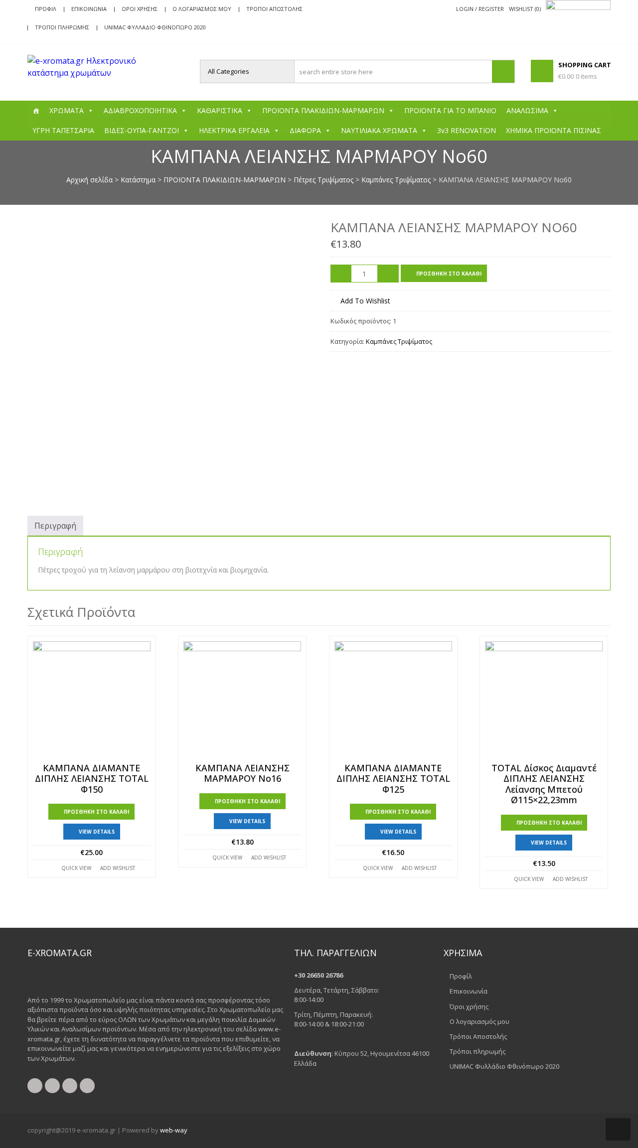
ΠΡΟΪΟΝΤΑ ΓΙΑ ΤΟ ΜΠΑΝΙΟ (450, 110)
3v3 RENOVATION (466, 130)
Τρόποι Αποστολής (274, 8)
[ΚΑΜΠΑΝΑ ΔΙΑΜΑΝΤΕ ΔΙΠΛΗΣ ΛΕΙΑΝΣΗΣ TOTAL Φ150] (92, 700)
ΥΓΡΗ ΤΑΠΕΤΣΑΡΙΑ (63, 130)
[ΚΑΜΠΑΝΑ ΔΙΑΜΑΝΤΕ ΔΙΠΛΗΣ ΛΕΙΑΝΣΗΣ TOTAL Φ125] (393, 700)
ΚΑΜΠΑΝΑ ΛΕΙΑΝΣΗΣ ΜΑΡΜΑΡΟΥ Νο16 (242, 773)
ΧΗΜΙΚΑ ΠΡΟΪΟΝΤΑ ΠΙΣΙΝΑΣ (553, 130)
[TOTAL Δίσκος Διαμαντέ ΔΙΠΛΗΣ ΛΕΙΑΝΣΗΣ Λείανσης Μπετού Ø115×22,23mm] (544, 700)
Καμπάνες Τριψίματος (396, 179)
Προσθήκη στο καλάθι (448, 273)
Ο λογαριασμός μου (201, 8)
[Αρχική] (35, 111)
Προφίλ (45, 8)
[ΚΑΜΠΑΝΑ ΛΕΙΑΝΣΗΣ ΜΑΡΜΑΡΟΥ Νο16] (242, 700)
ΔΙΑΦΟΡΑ (305, 130)
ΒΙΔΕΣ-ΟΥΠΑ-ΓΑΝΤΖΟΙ (141, 130)
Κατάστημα (138, 179)
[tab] (55, 526)
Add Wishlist (117, 867)
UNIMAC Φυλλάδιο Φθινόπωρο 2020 (155, 27)
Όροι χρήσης (140, 8)
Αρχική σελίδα (89, 179)
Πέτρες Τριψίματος (323, 179)
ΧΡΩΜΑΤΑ (66, 110)
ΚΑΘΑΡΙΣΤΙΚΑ (219, 110)
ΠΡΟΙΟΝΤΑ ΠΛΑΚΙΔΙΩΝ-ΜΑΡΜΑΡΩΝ (323, 110)
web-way (173, 1130)
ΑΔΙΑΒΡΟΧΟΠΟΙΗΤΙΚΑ (140, 110)
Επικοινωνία (89, 8)
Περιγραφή (55, 525)
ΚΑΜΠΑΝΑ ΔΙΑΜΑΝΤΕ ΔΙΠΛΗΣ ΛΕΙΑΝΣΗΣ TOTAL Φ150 (92, 779)
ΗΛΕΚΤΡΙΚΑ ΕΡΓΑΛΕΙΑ (234, 130)
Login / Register (480, 8)
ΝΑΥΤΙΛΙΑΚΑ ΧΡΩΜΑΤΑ (379, 130)
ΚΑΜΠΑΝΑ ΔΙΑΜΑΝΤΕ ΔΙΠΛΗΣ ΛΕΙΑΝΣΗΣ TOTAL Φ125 (393, 779)
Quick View (76, 867)
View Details (97, 831)
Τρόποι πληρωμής (62, 27)
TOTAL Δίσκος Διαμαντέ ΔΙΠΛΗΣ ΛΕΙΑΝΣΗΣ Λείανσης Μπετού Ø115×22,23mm (544, 784)
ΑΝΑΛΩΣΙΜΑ (527, 110)
